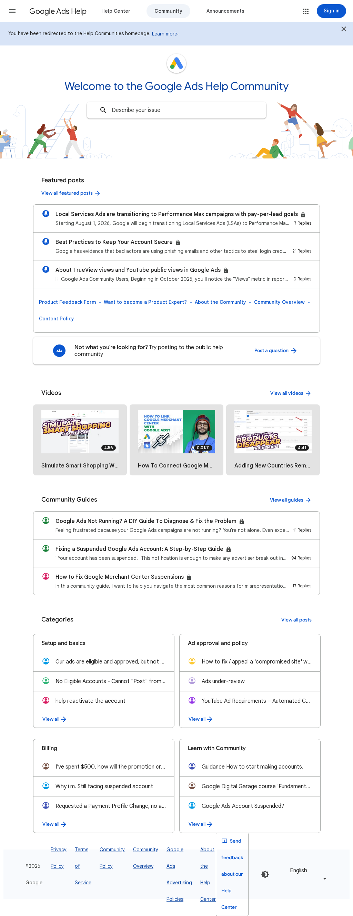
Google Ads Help (58, 11)
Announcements (225, 11)
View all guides (286, 500)
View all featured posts (67, 193)
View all (50, 719)
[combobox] (176, 110)
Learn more (164, 34)
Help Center (115, 11)
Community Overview (279, 302)
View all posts (296, 620)
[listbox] (307, 874)
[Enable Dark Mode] (265, 874)
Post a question (272, 350)
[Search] (103, 110)
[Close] (344, 30)
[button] (12, 11)
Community (168, 11)
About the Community (220, 302)
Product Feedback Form (67, 302)
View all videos (286, 393)
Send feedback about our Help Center (232, 874)
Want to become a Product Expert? (145, 302)
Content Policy (56, 319)
